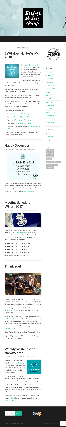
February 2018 (50, 105)
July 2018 (48, 92)
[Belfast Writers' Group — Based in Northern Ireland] (33, 18)
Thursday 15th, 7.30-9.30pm (23, 120)
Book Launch (50, 156)
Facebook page (9, 400)
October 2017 (50, 119)
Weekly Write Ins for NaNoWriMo (20, 351)
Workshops (50, 167)
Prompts (57, 162)
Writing (36, 39)
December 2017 (50, 112)
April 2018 (49, 102)
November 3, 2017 (10, 210)
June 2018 (48, 95)
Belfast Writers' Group (16, 423)
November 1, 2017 (10, 270)
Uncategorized (50, 136)
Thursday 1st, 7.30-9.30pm (22, 114)
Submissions (54, 164)
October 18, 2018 (10, 61)
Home (12, 39)
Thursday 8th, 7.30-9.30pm (22, 117)
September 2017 (50, 122)
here (13, 398)
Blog (45, 39)
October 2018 (50, 85)
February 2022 (50, 72)
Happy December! (18, 145)
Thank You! (13, 266)
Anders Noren (53, 423)
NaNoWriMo (21, 232)
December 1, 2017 (10, 149)
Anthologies (50, 150)
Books (28, 39)
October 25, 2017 (10, 356)
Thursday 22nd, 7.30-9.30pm (22, 123)
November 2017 (50, 115)
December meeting (28, 192)
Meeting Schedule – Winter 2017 (19, 204)
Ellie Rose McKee (22, 61)
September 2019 (50, 82)
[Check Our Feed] (39, 415)
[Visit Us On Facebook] (35, 415)
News (47, 133)
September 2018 (50, 88)
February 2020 (50, 75)
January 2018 (49, 109)
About (19, 39)
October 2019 (50, 78)
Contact (53, 39)
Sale (48, 164)
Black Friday (50, 153)
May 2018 (49, 99)
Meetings (49, 159)
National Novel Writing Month (16, 319)
